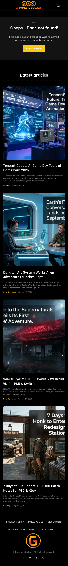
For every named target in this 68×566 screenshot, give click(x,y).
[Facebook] (23, 558)
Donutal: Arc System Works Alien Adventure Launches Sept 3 (28, 274)
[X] (42, 558)
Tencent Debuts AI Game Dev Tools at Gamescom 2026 (32, 168)
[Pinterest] (30, 558)
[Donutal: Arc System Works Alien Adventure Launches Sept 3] (34, 229)
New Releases (9, 292)
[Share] (36, 558)
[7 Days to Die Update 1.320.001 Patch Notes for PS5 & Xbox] (34, 443)
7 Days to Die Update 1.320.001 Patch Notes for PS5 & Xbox (31, 488)
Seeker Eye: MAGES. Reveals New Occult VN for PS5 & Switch (33, 381)
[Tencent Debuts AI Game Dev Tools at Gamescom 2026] (34, 123)
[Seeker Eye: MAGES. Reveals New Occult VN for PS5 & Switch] (34, 336)
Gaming (6, 185)
